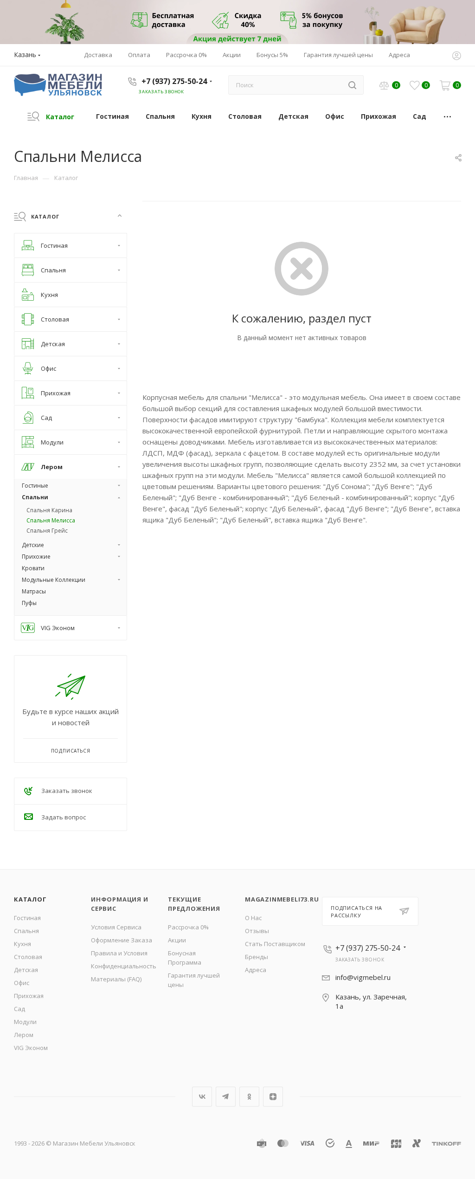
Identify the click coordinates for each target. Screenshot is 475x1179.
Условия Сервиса (116, 927)
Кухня (22, 944)
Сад (19, 1009)
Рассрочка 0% (188, 927)
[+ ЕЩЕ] (448, 116)
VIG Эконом (31, 1048)
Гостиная (27, 918)
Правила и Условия (119, 953)
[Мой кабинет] (456, 57)
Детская (26, 970)
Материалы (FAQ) (116, 979)
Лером (23, 1035)
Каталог (30, 899)
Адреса (255, 970)
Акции (177, 940)
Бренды (256, 957)
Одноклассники (249, 1097)
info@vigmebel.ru (363, 977)
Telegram (226, 1097)
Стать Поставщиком (275, 944)
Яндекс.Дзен (273, 1097)
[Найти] (352, 85)
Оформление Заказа (121, 940)
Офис (21, 983)
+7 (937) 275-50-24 (174, 81)
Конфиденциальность (123, 966)
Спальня (26, 931)
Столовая (28, 957)
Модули (25, 1022)
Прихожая (29, 996)
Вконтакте (202, 1097)
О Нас (253, 918)
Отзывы (257, 931)
